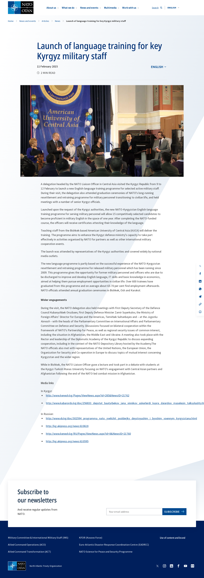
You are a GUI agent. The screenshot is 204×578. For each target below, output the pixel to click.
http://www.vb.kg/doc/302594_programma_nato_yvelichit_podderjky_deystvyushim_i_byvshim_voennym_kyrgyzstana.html (121, 418)
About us (51, 7)
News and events (89, 7)
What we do (68, 7)
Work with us (129, 7)
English (157, 67)
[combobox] (173, 8)
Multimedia (110, 7)
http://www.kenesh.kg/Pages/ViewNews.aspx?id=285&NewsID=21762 (87, 395)
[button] (173, 8)
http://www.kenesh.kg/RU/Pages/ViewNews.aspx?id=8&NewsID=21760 (88, 433)
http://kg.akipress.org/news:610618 (67, 426)
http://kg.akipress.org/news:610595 (67, 441)
